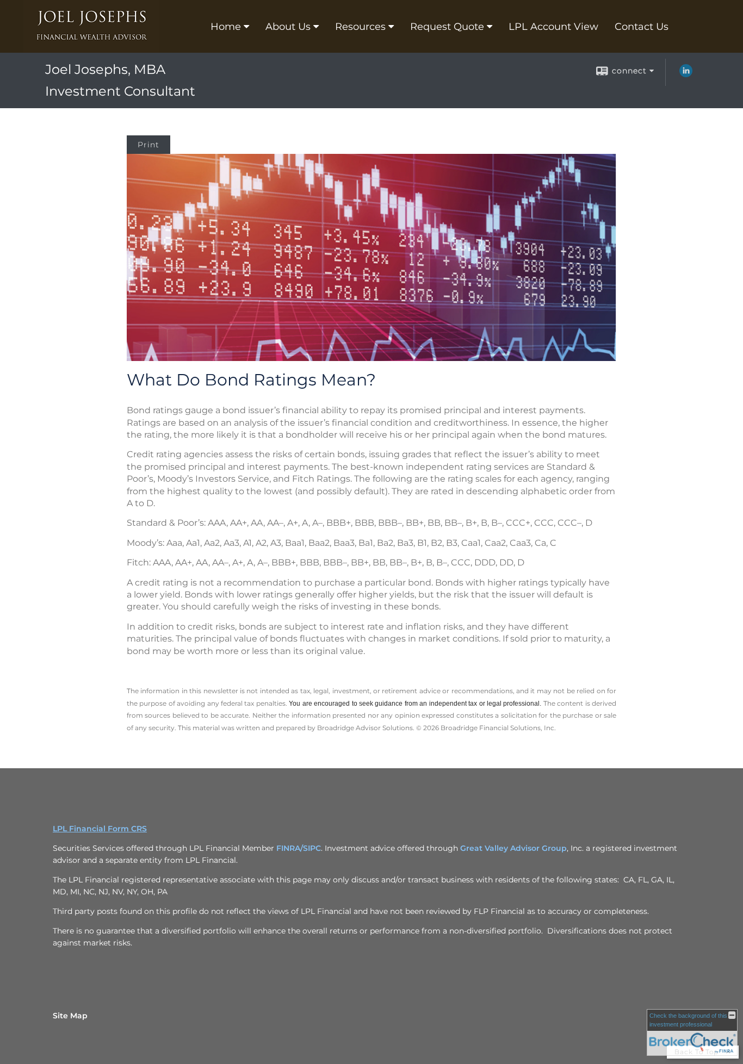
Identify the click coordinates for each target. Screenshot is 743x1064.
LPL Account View (553, 27)
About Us (288, 27)
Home (225, 27)
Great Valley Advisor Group (513, 848)
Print (148, 145)
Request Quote (447, 27)
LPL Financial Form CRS (100, 828)
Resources (360, 27)
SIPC (312, 848)
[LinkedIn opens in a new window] (685, 74)
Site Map (70, 1016)
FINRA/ (289, 848)
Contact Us (641, 27)
